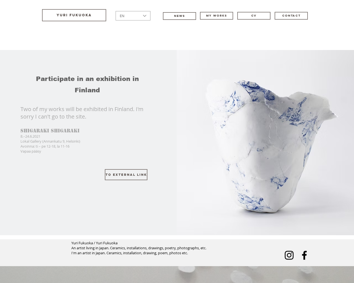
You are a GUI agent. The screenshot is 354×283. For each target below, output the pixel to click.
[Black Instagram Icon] (289, 255)
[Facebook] (304, 255)
